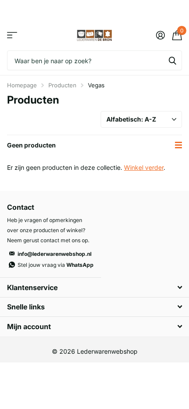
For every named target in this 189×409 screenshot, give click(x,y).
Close (94, 287)
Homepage (22, 85)
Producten (62, 85)
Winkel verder (144, 167)
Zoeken (172, 60)
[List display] (178, 145)
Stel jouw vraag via (56, 265)
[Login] (160, 35)
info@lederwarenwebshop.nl (54, 254)
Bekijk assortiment (12, 35)
